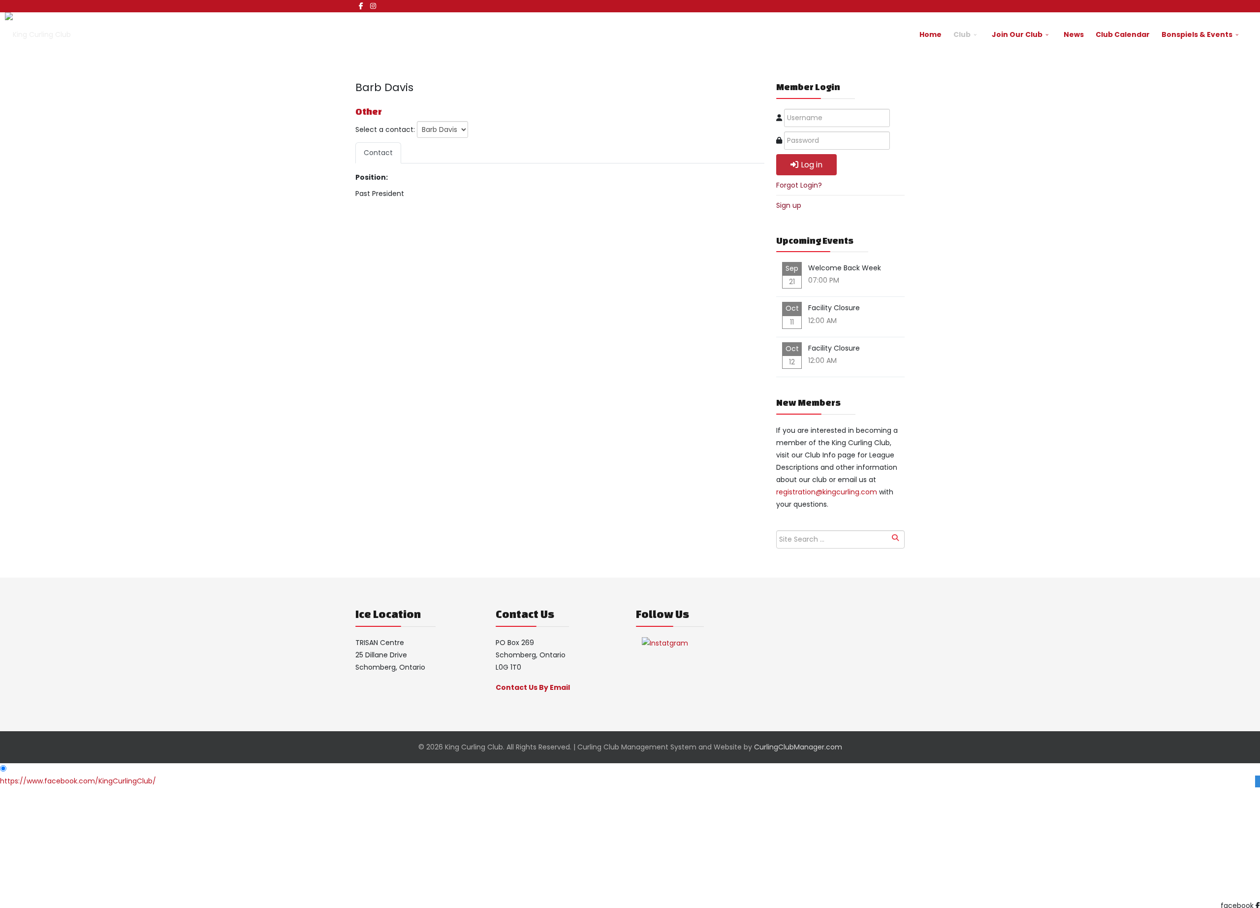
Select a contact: (385, 129)
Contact (378, 153)
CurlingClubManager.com (798, 747)
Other (368, 111)
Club (962, 34)
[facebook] (361, 6)
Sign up (788, 205)
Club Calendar (1123, 34)
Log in (811, 164)
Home (930, 34)
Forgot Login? (799, 185)
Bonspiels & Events (1197, 34)
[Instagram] (373, 6)
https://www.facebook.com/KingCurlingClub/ (78, 781)
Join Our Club (1017, 34)
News (1074, 34)
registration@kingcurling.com (826, 492)
